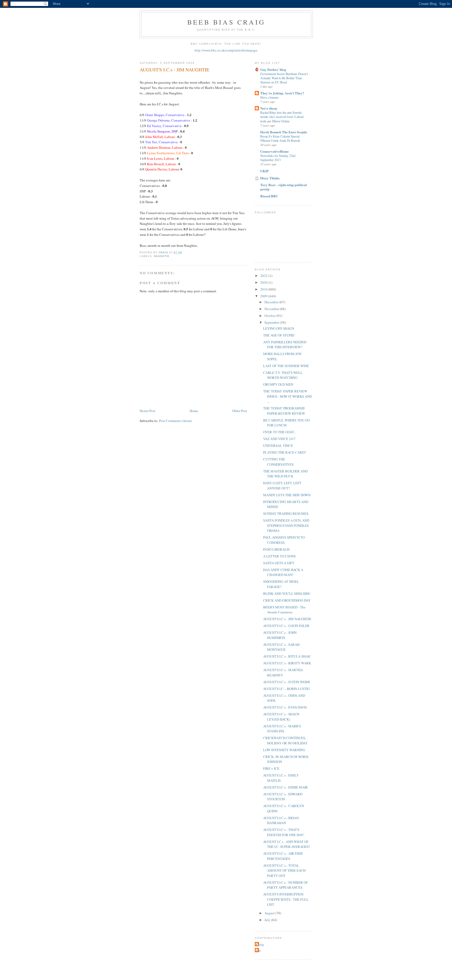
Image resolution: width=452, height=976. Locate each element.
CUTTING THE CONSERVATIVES (278, 462)
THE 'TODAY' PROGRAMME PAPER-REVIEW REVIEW (284, 411)
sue (258, 950)
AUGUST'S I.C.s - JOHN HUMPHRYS (280, 635)
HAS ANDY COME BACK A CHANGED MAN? (283, 572)
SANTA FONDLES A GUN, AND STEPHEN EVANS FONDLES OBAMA (286, 525)
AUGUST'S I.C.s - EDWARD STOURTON (282, 797)
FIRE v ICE (271, 768)
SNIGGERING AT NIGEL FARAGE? (281, 584)
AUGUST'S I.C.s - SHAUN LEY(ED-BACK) (281, 717)
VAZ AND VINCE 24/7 (279, 438)
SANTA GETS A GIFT (278, 563)
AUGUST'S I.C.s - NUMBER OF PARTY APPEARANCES (285, 885)
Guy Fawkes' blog (273, 69)
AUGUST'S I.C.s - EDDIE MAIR (285, 787)
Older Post (239, 410)
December (271, 302)
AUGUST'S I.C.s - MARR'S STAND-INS (282, 729)
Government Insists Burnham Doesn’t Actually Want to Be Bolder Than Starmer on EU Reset (284, 78)
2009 (264, 296)
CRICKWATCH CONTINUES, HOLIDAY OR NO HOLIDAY (285, 740)
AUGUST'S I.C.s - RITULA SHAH (286, 656)
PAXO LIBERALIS (276, 549)
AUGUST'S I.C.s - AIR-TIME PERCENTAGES (283, 856)
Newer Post (147, 410)
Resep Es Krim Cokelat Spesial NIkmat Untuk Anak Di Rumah (280, 138)
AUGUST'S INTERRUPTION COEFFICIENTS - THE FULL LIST (286, 899)
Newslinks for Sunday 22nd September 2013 (277, 157)
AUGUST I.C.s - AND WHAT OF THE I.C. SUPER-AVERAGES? (286, 844)
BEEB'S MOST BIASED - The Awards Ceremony (284, 610)
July (267, 919)
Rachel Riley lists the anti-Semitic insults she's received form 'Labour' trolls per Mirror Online (282, 116)
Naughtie (162, 256)
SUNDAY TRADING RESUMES (285, 513)
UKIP (264, 170)
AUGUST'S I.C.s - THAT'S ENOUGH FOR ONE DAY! (283, 832)
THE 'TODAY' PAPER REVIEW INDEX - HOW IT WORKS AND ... (287, 396)
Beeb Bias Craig (226, 22)
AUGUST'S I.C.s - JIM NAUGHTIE (287, 619)
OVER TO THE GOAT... (279, 432)
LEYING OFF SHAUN (278, 328)
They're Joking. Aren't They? (282, 92)
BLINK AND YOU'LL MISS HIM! (286, 593)
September (272, 322)
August (269, 913)
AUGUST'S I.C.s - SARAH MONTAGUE (281, 647)
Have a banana (269, 97)
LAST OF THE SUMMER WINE (286, 365)
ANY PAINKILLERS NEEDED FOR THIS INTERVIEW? (284, 345)
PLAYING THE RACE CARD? (284, 452)
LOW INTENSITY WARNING (284, 749)
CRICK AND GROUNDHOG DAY (286, 600)
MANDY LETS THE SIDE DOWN (286, 495)
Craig (260, 944)
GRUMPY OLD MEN (278, 384)
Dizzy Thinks (270, 177)
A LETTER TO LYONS (279, 556)
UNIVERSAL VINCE (278, 445)
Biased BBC (269, 195)
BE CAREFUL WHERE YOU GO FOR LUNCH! (286, 423)
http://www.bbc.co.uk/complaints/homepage (226, 50)
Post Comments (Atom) (175, 420)
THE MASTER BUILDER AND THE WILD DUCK (285, 474)
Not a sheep (268, 108)
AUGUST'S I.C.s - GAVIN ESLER (286, 625)
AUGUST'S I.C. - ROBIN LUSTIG (286, 688)
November (272, 308)
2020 (264, 282)
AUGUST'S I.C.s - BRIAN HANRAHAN (281, 820)
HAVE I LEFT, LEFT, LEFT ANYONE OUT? (282, 485)
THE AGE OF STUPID (278, 335)
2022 (264, 275)
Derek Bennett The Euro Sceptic (283, 131)
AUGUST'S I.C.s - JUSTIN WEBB (286, 682)
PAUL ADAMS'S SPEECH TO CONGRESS (284, 540)
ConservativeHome (274, 151)
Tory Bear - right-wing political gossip (283, 186)
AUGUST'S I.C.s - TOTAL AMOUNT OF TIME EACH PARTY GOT (284, 870)
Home (194, 410)
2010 (264, 289)
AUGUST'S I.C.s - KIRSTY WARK (287, 663)
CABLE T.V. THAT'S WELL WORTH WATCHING (283, 375)
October (270, 315)
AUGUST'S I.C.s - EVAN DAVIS (285, 707)
